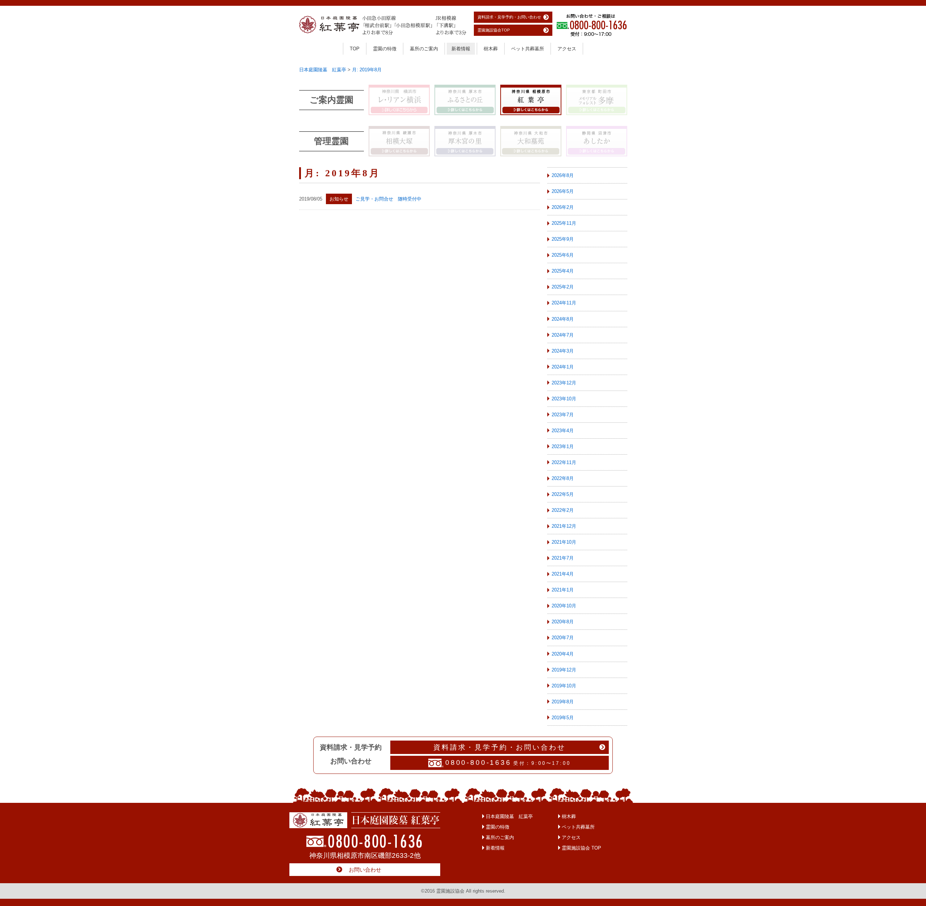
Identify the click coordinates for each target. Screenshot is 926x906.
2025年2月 (563, 287)
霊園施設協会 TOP (581, 848)
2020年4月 (563, 654)
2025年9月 (563, 239)
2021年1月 (563, 590)
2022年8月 (563, 478)
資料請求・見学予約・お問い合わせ (509, 17)
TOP (355, 48)
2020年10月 (564, 605)
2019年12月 (564, 670)
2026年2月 (563, 207)
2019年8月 (563, 701)
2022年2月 (563, 510)
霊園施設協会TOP (493, 30)
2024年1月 (563, 367)
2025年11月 (564, 223)
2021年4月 (563, 574)
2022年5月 (563, 494)
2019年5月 (563, 717)
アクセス (566, 48)
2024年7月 (563, 335)
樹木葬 (491, 48)
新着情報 (460, 48)
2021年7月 (563, 558)
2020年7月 (563, 637)
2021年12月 (564, 526)
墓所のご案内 (424, 48)
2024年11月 (564, 302)
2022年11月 (564, 462)
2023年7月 (563, 414)
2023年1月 (563, 446)
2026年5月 (563, 191)
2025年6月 (563, 255)
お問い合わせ (365, 870)
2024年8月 (563, 319)
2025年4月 (563, 271)
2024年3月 (563, 351)
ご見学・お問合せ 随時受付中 (388, 199)
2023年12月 (564, 382)
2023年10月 (564, 398)
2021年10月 (564, 542)
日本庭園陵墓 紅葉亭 (509, 816)
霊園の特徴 (384, 48)
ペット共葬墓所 (527, 48)
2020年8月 (563, 621)
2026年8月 (563, 175)
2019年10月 (564, 685)
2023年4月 (563, 430)
